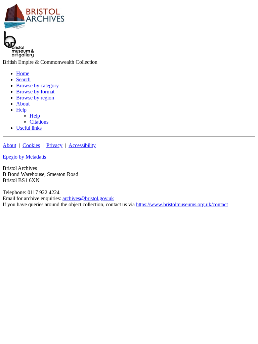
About (9, 145)
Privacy (54, 145)
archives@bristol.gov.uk (88, 198)
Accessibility (82, 145)
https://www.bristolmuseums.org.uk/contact (182, 204)
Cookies (31, 145)
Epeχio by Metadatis (24, 157)
